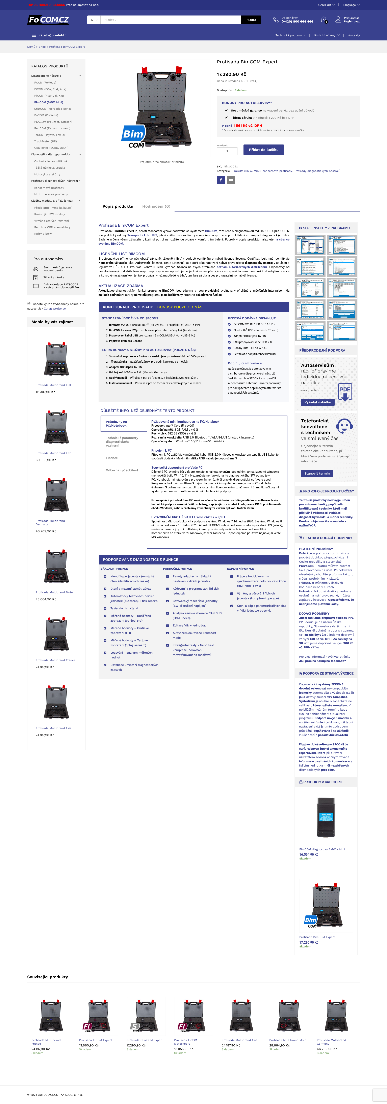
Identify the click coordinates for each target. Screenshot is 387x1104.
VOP (312, 525)
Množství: (222, 145)
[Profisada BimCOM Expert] (221, 180)
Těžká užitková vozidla (49, 167)
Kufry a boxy (43, 233)
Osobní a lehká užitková (50, 161)
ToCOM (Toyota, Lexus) (49, 134)
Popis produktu (118, 206)
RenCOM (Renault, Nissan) (52, 128)
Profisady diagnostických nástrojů (317, 170)
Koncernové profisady (277, 170)
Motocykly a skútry (47, 174)
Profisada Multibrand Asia (239, 1040)
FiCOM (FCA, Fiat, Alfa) (50, 89)
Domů (31, 46)
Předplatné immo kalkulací (53, 207)
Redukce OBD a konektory (52, 227)
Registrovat (352, 21)
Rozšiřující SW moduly (49, 214)
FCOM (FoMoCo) (45, 82)
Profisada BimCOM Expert (317, 937)
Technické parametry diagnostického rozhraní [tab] (122, 441)
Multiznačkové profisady (51, 194)
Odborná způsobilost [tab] (122, 470)
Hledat (251, 19)
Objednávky (290, 17)
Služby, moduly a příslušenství (52, 200)
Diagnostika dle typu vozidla (50, 154)
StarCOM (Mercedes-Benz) (52, 108)
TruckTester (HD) (45, 141)
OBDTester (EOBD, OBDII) (51, 147)
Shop (42, 46)
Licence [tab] (112, 458)
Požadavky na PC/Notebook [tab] (116, 423)
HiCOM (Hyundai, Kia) (49, 95)
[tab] (118, 208)
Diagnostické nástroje (46, 75)
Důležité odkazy (325, 35)
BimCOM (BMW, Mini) (246, 170)
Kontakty (354, 35)
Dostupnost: (225, 90)
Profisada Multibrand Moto (287, 1040)
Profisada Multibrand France (46, 1041)
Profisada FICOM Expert (95, 1040)
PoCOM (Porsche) (46, 115)
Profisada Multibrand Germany (331, 1041)
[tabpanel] (217, 482)
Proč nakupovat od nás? (83, 4)
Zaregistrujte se (55, 308)
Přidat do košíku (264, 150)
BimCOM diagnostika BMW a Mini (322, 849)
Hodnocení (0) (156, 206)
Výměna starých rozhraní (51, 220)
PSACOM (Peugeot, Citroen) (53, 121)
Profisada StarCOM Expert (145, 1040)
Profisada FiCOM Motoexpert (185, 1041)
